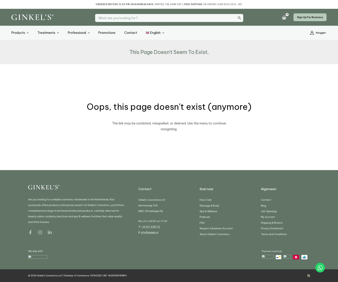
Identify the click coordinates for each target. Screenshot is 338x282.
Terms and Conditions (274, 234)
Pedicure (205, 217)
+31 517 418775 (150, 226)
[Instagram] (40, 232)
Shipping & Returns (272, 222)
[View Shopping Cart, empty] (285, 18)
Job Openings (269, 211)
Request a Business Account (216, 228)
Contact (266, 199)
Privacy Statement (272, 228)
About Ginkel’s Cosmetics (215, 234)
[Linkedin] (50, 232)
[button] (310, 17)
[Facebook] (30, 232)
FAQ (202, 222)
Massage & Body (209, 205)
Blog (263, 205)
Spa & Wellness (208, 211)
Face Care (206, 199)
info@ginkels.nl (149, 232)
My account (268, 217)
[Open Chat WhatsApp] (320, 267)
